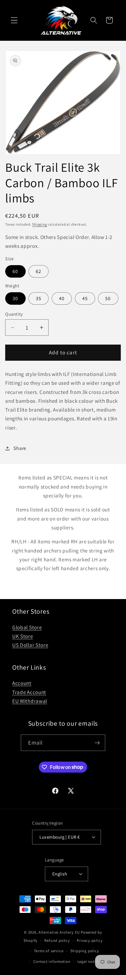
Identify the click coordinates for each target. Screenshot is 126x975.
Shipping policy (84, 950)
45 (85, 298)
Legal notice (88, 961)
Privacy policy (89, 940)
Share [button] (19, 448)
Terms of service (49, 950)
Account (21, 682)
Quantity (14, 314)
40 (62, 298)
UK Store (22, 636)
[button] (14, 20)
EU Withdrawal (29, 700)
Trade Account (29, 692)
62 (38, 271)
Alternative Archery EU (59, 932)
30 (15, 298)
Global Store (27, 627)
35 (38, 298)
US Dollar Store (30, 644)
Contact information (51, 961)
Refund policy (57, 940)
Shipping (39, 224)
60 (15, 271)
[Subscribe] (97, 743)
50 (108, 298)
